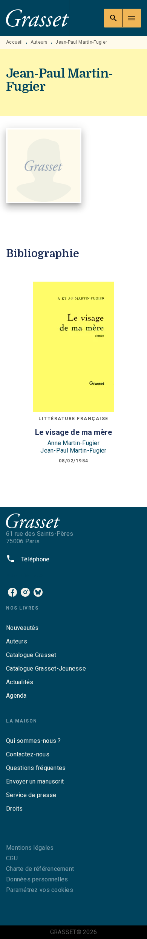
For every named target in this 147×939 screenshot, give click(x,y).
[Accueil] (37, 18)
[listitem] (12, 592)
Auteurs (39, 42)
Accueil (14, 42)
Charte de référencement (40, 868)
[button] (73, 628)
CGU (12, 858)
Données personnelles (37, 879)
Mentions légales (30, 847)
